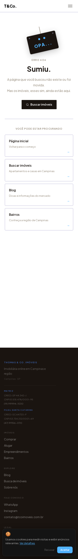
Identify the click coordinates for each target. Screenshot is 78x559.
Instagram (10, 511)
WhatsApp (11, 504)
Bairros (9, 458)
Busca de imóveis (15, 481)
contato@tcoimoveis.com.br (23, 517)
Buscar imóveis (41, 104)
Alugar (8, 445)
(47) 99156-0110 (13, 422)
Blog (7, 475)
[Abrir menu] (70, 6)
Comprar (10, 439)
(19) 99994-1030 (13, 403)
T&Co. (10, 5)
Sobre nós (11, 487)
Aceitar (64, 549)
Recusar (49, 549)
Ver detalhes (27, 543)
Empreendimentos (16, 451)
